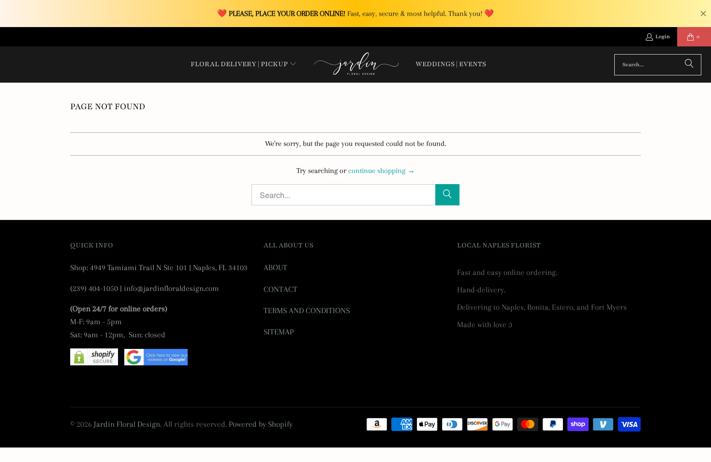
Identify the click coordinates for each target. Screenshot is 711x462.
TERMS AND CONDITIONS (307, 310)
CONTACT (280, 289)
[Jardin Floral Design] (356, 64)
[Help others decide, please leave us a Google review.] (156, 362)
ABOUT (275, 267)
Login (662, 36)
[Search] (689, 64)
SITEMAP (279, 331)
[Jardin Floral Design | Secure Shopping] (94, 362)
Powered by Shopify (261, 424)
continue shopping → (381, 170)
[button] (244, 64)
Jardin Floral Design (127, 424)
